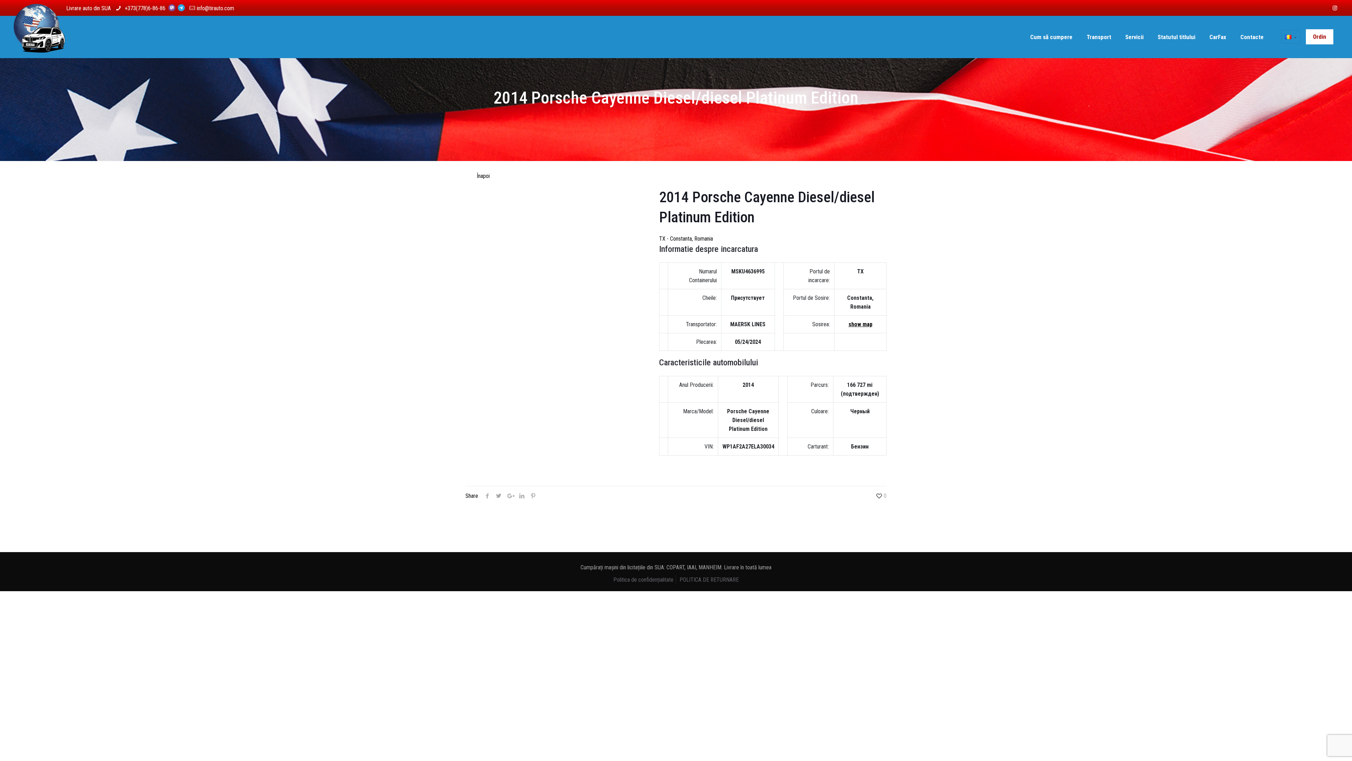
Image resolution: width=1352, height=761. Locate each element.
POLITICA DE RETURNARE (709, 579)
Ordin (1319, 36)
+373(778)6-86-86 (146, 8)
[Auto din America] (39, 37)
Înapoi (483, 176)
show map (860, 324)
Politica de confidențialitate (643, 579)
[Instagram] (1335, 8)
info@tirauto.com (215, 8)
